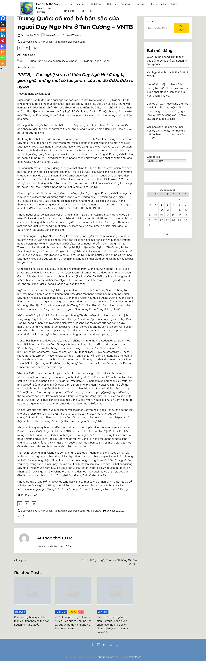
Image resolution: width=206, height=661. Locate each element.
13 (167, 209)
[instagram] (98, 645)
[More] (3, 63)
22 (179, 215)
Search (151, 21)
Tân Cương (54, 41)
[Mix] (3, 52)
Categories (153, 156)
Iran (81, 611)
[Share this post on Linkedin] (35, 48)
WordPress (135, 657)
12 (161, 209)
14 (173, 209)
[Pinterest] (3, 41)
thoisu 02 (50, 35)
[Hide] (1, 68)
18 (155, 215)
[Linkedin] (3, 35)
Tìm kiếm (181, 28)
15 (179, 209)
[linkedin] (110, 645)
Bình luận (20, 611)
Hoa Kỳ (72, 611)
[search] (83, 11)
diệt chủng (26, 41)
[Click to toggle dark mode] (91, 11)
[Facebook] (3, 18)
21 (173, 215)
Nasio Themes (107, 657)
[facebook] (19, 48)
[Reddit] (3, 29)
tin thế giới (66, 41)
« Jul (166, 233)
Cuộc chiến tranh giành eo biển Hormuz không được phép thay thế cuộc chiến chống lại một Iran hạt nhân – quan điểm (114, 625)
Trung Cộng (79, 41)
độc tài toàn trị (40, 41)
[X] (3, 24)
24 (150, 220)
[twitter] (27, 48)
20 (167, 215)
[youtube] (117, 645)
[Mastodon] (3, 46)
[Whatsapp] (3, 57)
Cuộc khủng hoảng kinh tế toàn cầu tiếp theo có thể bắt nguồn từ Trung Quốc (31, 621)
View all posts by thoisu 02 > (54, 546)
